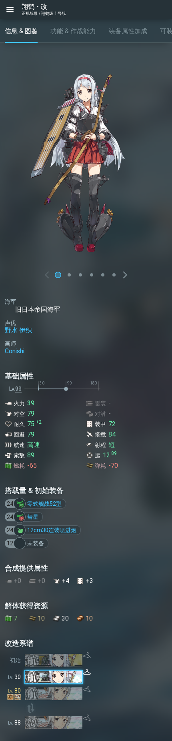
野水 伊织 (18, 330)
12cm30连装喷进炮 (51, 530)
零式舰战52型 (44, 504)
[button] (69, 275)
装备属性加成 (128, 31)
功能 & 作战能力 (73, 31)
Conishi (14, 351)
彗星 (32, 517)
